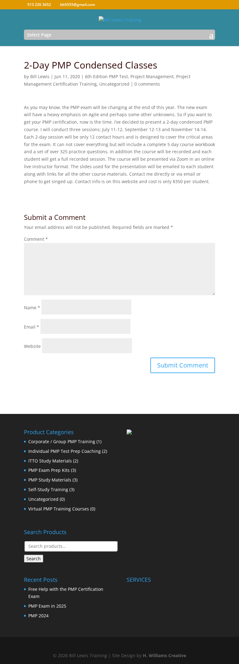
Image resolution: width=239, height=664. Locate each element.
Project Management (152, 76)
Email (31, 327)
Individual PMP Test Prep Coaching (64, 451)
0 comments (147, 84)
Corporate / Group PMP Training (61, 441)
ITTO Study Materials (50, 461)
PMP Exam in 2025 (47, 606)
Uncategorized (114, 84)
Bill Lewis (39, 76)
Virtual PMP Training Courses (58, 509)
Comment (36, 239)
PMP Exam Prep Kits (49, 470)
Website (32, 346)
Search (33, 559)
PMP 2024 (38, 616)
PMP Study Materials (49, 480)
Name (32, 308)
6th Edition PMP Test (106, 76)
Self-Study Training (48, 489)
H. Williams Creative (164, 655)
